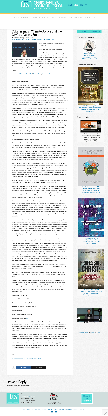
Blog (13, 39)
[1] (27, 318)
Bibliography (36, 409)
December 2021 (16, 74)
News (56, 409)
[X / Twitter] (56, 412)
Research (44, 409)
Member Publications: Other (25, 39)
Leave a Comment (50, 39)
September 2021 (47, 74)
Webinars (61, 409)
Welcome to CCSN (82, 332)
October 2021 (37, 74)
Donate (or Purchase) (72, 409)
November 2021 (27, 74)
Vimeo (98, 332)
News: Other (39, 39)
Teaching (50, 409)
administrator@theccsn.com (29, 396)
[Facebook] (52, 412)
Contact (82, 409)
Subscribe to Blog (95, 31)
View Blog (83, 31)
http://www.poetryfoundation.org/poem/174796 (27, 358)
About (29, 409)
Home (24, 409)
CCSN (92, 332)
